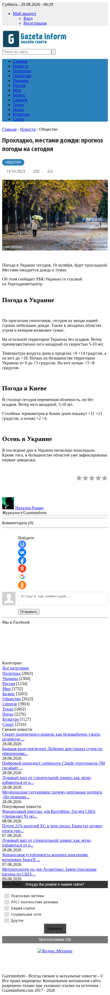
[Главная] (36, 46)
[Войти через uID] (22, 544)
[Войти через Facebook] (22, 560)
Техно (7, 709)
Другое (17, 920)
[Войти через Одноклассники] (22, 585)
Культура (10, 719)
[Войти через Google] (22, 577)
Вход (28, 18)
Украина (10, 678)
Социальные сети (26, 914)
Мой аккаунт (24, 13)
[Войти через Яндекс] (22, 568)
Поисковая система (27, 895)
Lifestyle (9, 704)
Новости (28, 129)
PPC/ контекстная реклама (34, 902)
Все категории (15, 668)
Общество (13, 162)
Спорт (8, 724)
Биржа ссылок (23, 908)
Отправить (28, 612)
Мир (6, 688)
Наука (7, 714)
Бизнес (8, 693)
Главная (9, 129)
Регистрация (34, 23)
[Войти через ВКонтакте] (22, 552)
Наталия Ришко (29, 508)
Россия (8, 683)
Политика (11, 673)
